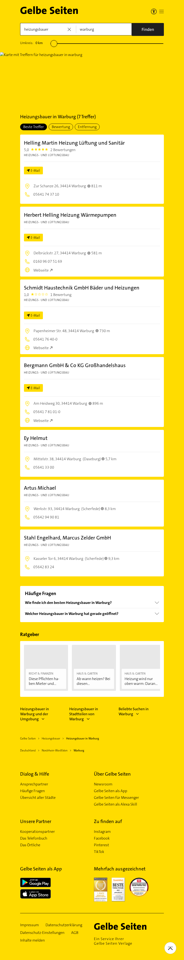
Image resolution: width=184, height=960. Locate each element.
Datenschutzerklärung (64, 925)
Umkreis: (31, 43)
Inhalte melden (32, 940)
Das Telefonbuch (33, 838)
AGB (74, 932)
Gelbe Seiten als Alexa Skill (115, 804)
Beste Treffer (33, 126)
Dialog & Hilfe (34, 774)
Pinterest (101, 845)
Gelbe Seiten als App (110, 791)
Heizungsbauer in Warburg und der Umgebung (34, 713)
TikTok (99, 851)
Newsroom (103, 784)
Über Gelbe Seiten (112, 774)
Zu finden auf (108, 821)
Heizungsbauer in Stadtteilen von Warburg (83, 713)
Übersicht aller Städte (38, 797)
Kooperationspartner (37, 831)
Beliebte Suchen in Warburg (134, 711)
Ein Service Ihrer (113, 941)
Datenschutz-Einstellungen (42, 932)
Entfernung (87, 126)
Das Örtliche (30, 845)
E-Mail (35, 170)
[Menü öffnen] (161, 11)
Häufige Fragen (32, 791)
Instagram (102, 831)
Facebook (102, 838)
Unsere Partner (35, 821)
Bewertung (61, 126)
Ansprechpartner (34, 784)
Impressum (29, 925)
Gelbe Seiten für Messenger (116, 797)
